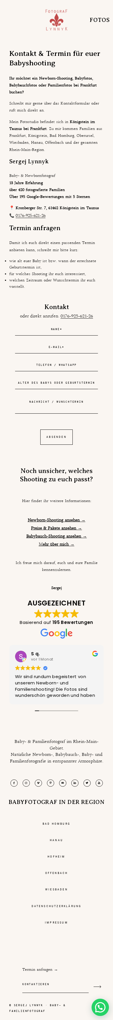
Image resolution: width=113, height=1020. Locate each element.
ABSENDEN (56, 436)
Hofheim (56, 856)
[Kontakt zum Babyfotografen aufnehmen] (62, 783)
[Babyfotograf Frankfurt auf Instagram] (26, 783)
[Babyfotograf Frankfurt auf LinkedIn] (75, 783)
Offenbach (56, 873)
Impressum (56, 922)
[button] (100, 1007)
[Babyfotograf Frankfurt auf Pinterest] (50, 783)
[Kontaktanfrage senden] (97, 986)
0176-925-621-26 (30, 215)
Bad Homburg (56, 823)
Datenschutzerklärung (57, 906)
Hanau (56, 840)
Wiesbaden (56, 889)
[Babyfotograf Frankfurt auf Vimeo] (38, 783)
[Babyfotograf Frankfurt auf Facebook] (14, 783)
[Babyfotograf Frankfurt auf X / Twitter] (87, 783)
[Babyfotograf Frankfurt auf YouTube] (99, 783)
